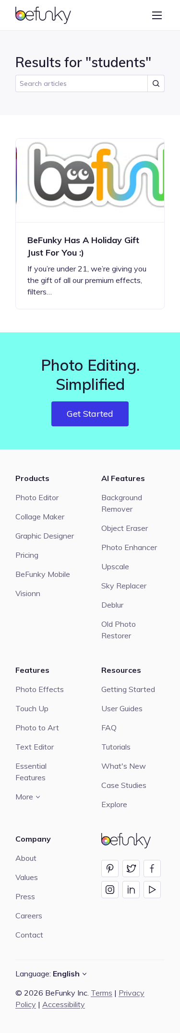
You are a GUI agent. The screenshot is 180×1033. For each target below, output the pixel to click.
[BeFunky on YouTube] (152, 889)
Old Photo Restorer (118, 629)
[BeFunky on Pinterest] (110, 868)
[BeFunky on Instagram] (110, 889)
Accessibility (63, 1004)
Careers (28, 915)
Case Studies (123, 785)
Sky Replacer (123, 585)
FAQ (109, 727)
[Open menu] (157, 15)
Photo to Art (37, 727)
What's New (123, 766)
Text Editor (34, 746)
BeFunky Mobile (42, 574)
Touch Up (31, 708)
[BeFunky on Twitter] (131, 868)
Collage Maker (39, 516)
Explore (114, 804)
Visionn (27, 593)
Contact (29, 934)
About (25, 858)
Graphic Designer (44, 535)
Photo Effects (39, 689)
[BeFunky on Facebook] (152, 868)
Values (26, 877)
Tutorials (116, 746)
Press (25, 896)
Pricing (26, 555)
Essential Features (31, 771)
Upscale (115, 566)
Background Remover (121, 503)
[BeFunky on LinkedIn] (131, 889)
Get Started (90, 413)
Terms (101, 993)
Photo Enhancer (129, 547)
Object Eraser (124, 528)
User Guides (122, 708)
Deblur (112, 605)
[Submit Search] (156, 83)
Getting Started (128, 689)
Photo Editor (37, 497)
